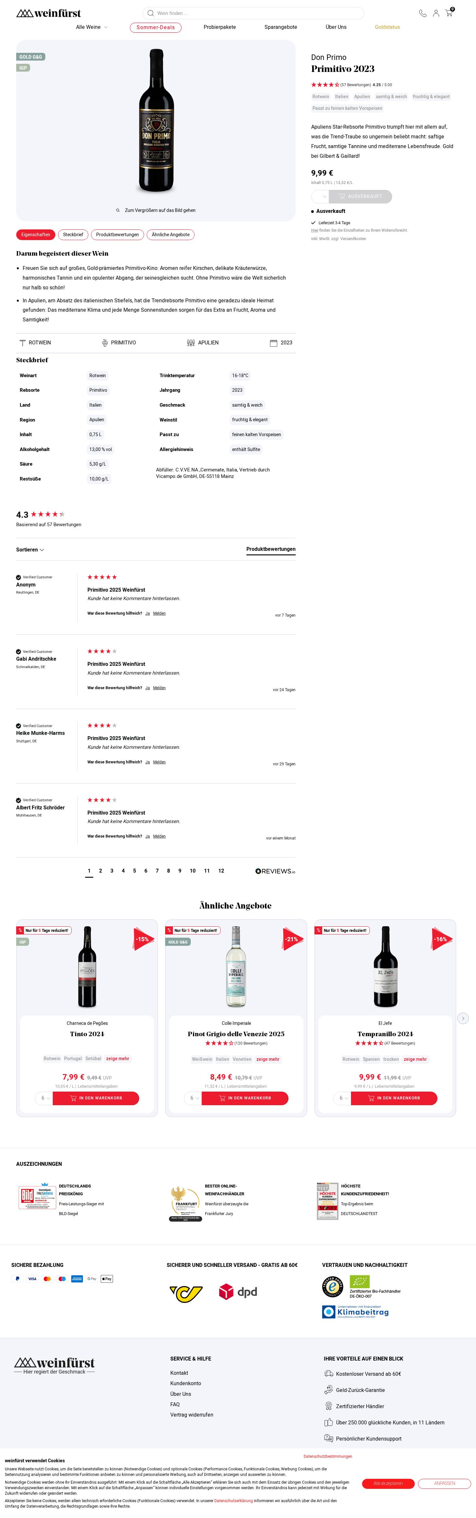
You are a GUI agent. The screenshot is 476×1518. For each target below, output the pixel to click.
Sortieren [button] (27, 549)
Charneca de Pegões (87, 1023)
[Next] (463, 1018)
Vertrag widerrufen (191, 1415)
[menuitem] (387, 27)
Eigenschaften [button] (35, 234)
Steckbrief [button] (73, 234)
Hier (314, 230)
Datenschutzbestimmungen (328, 1456)
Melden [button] (159, 613)
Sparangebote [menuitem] (281, 27)
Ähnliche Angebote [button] (170, 234)
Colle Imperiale (236, 1023)
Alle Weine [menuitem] (88, 27)
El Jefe (385, 1023)
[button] (423, 13)
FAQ (175, 1404)
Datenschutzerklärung (233, 1501)
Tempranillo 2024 (385, 1034)
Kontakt (179, 1373)
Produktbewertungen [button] (117, 234)
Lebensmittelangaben (98, 1086)
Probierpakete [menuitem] (220, 27)
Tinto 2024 (87, 1034)
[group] (50, 515)
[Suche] (151, 13)
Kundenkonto (185, 1383)
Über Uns (180, 1394)
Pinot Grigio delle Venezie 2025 (236, 1034)
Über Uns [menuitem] (336, 27)
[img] (382, 85)
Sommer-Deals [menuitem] (156, 27)
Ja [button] (147, 613)
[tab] (271, 550)
